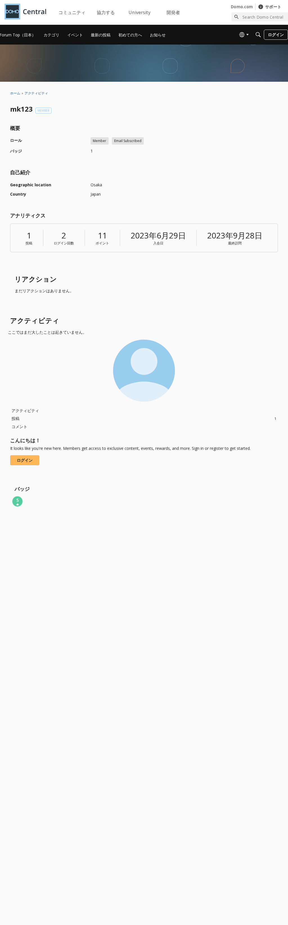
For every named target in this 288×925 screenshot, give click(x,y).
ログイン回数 (64, 243)
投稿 (29, 243)
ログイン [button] (25, 460)
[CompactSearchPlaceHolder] (258, 35)
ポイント (102, 243)
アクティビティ (25, 410)
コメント (19, 426)
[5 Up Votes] (17, 501)
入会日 (158, 243)
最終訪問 (235, 243)
